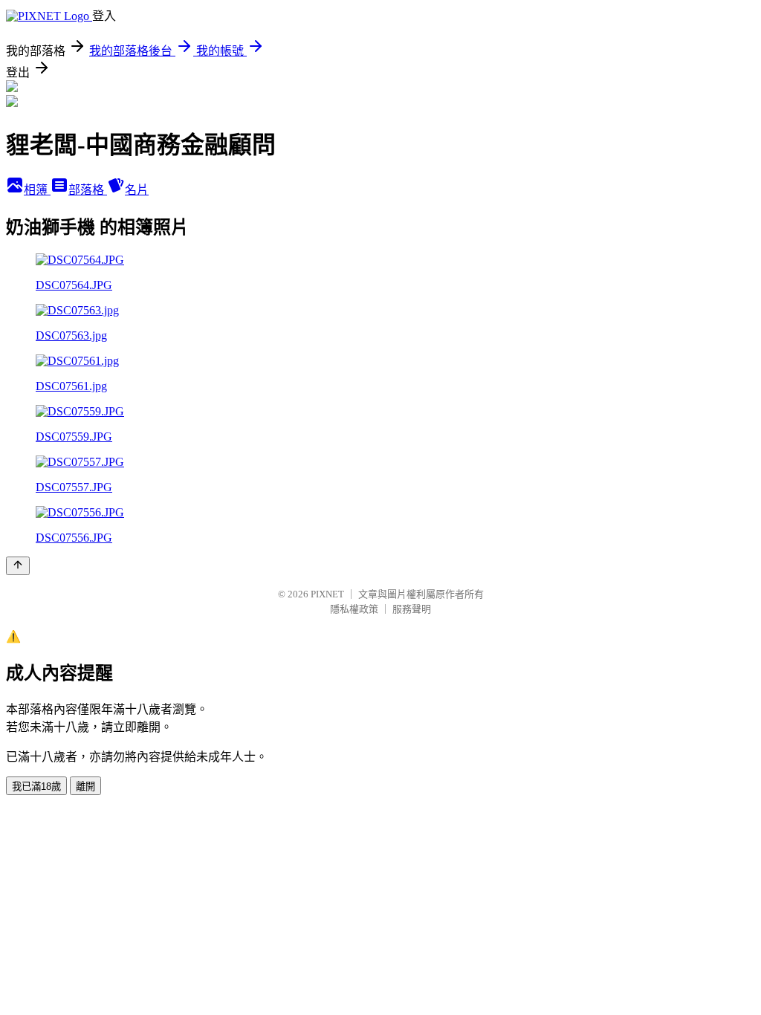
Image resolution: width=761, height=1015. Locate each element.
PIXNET (327, 594)
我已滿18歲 (36, 786)
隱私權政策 (354, 608)
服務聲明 (411, 608)
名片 (137, 190)
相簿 (37, 190)
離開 (85, 786)
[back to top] (18, 566)
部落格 (87, 190)
